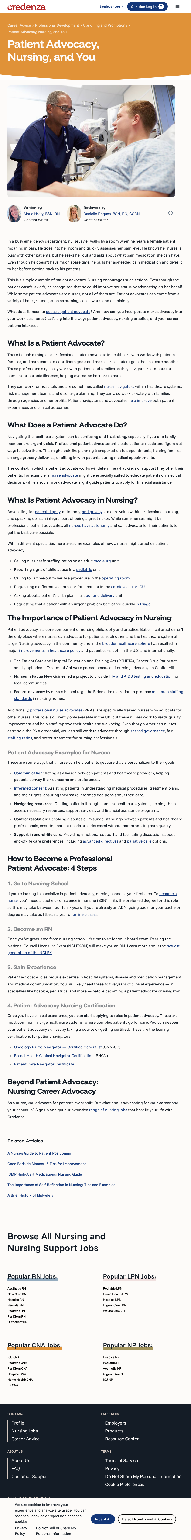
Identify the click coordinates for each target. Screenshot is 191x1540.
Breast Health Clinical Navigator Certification (54, 1055)
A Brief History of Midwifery (30, 1195)
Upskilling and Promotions (105, 25)
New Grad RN (16, 1294)
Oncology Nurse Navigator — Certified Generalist (58, 1046)
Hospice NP (111, 1357)
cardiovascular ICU (128, 586)
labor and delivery (98, 595)
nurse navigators (119, 386)
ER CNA (12, 1385)
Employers (115, 1423)
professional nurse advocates (56, 710)
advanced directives (100, 841)
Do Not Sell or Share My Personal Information (56, 1531)
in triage (143, 603)
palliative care (139, 841)
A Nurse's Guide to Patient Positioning (39, 1153)
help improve (140, 400)
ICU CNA (13, 1357)
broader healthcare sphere (126, 643)
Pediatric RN (16, 1310)
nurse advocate (64, 475)
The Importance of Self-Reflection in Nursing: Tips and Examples (61, 1184)
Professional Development (57, 25)
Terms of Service (121, 1460)
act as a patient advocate (68, 311)
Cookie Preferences (124, 1484)
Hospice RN (15, 1299)
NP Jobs (139, 1345)
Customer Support (29, 1476)
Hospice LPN (112, 1299)
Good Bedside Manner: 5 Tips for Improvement (46, 1163)
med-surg (102, 560)
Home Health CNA (20, 1379)
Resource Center (122, 1439)
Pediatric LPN (112, 1288)
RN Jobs (44, 1276)
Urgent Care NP (114, 1374)
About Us (20, 1460)
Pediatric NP (111, 1362)
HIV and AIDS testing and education (141, 676)
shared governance (147, 730)
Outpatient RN (17, 1322)
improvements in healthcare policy (49, 650)
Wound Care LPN (114, 1310)
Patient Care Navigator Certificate (44, 1063)
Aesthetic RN (16, 1288)
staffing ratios (19, 737)
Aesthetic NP (112, 1368)
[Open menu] (177, 6)
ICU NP (108, 1379)
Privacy (112, 1468)
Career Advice (19, 25)
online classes (85, 914)
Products (114, 1431)
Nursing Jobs (24, 1431)
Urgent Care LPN (114, 1305)
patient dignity (47, 511)
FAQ (15, 1468)
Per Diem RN (16, 1316)
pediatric (84, 569)
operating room (116, 578)
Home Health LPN (115, 1294)
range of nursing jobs (108, 1109)
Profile (17, 1423)
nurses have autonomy (89, 525)
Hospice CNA (16, 1374)
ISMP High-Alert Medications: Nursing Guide (44, 1174)
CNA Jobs (46, 1345)
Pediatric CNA (17, 1362)
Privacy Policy (21, 1531)
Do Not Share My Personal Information (143, 1476)
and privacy (92, 511)
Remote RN (15, 1305)
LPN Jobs (140, 1276)
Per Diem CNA (17, 1368)
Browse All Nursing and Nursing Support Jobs (56, 1241)
